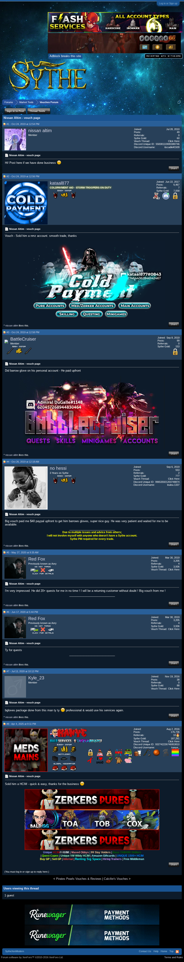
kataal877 (59, 183)
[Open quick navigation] (179, 102)
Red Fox (36, 558)
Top (171, 951)
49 (178, 132)
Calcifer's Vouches (116, 878)
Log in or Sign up (168, 3)
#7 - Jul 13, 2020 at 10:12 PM (22, 671)
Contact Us (145, 951)
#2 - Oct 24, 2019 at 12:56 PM (23, 176)
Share (174, 168)
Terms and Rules (173, 957)
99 (178, 340)
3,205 (176, 560)
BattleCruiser (23, 339)
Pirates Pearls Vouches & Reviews (78, 878)
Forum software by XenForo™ (32, 957)
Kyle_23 (36, 677)
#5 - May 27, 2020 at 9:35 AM (22, 552)
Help (155, 951)
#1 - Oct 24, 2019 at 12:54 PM (23, 124)
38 (178, 679)
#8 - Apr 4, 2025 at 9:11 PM (21, 724)
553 (177, 470)
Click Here (174, 141)
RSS (177, 951)
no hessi (58, 468)
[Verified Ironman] (165, 755)
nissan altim (40, 130)
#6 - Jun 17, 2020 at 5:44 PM (22, 612)
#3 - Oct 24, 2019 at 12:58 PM (23, 332)
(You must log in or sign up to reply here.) (26, 871)
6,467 (176, 184)
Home (164, 951)
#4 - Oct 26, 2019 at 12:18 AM (23, 461)
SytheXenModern (14, 951)
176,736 (175, 732)
